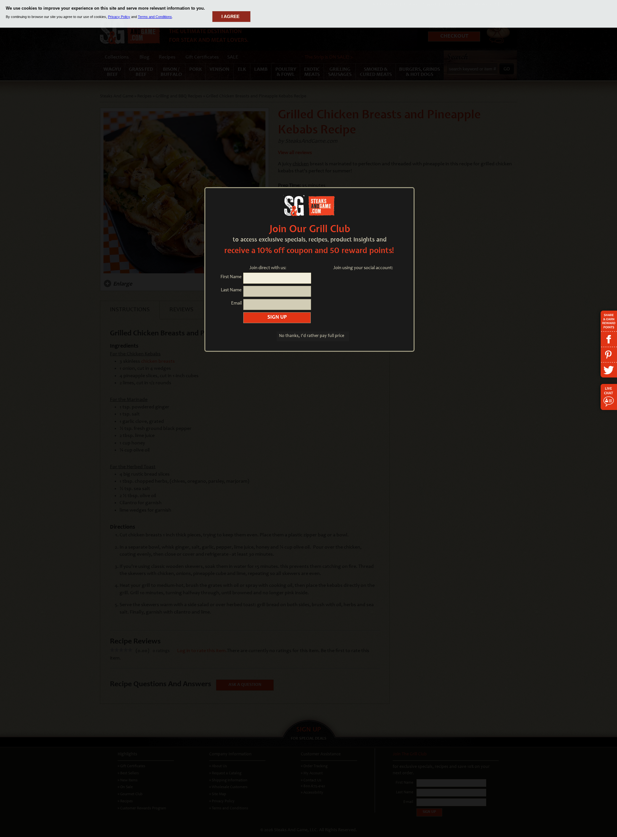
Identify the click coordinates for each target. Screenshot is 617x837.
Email (236, 303)
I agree (230, 16)
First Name (231, 277)
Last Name (231, 290)
